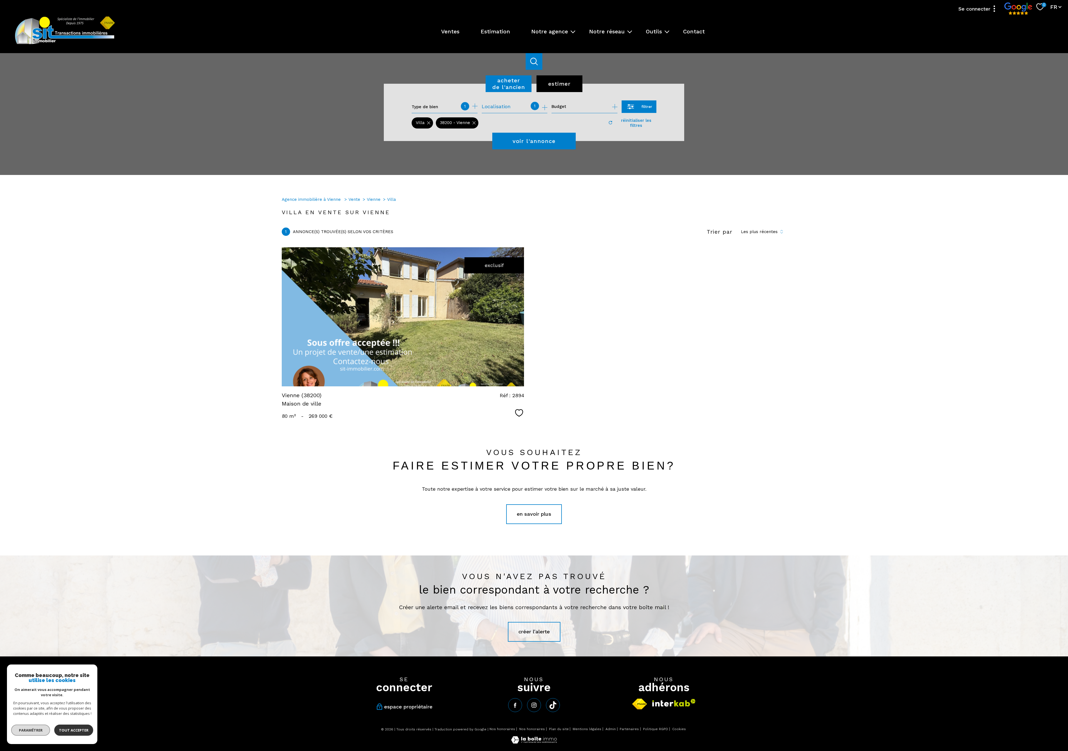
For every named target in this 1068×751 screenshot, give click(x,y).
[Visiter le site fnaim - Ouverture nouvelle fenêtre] (639, 704)
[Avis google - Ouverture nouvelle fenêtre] (1018, 9)
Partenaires (629, 729)
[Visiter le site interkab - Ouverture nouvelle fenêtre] (674, 702)
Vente (354, 199)
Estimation (495, 31)
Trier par (719, 231)
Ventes (450, 31)
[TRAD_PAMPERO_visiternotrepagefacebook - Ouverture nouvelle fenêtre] (515, 705)
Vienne (373, 199)
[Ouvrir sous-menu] (573, 31)
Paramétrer (31, 730)
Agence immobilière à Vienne (312, 199)
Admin (610, 729)
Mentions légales (587, 729)
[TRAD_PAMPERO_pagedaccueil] (65, 44)
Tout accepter (73, 730)
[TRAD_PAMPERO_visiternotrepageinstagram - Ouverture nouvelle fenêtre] (534, 705)
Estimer (559, 83)
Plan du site (559, 729)
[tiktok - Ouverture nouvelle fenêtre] (553, 705)
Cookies (679, 729)
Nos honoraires (502, 729)
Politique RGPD (655, 729)
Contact (694, 31)
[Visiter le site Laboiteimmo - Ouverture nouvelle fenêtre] (534, 742)
